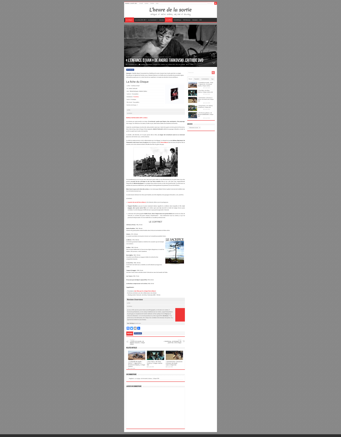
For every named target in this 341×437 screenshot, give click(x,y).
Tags (212, 79)
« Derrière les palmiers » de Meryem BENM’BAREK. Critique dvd (205, 114)
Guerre (163, 64)
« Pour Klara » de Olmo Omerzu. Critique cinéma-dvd (155, 363)
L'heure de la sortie (170, 10)
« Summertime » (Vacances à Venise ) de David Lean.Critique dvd (174, 363)
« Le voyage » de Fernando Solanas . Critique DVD (146, 378)
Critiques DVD (156, 64)
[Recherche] (215, 3)
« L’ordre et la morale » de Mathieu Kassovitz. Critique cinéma (137, 342)
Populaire (196, 79)
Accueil (141, 3)
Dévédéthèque (177, 20)
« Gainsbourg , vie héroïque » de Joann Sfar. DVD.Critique (172, 341)
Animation (194, 20)
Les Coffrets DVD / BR (171, 64)
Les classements (152, 20)
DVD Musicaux (186, 20)
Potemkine (136, 96)
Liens (157, 3)
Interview (161, 20)
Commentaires (205, 79)
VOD (200, 20)
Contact (152, 3)
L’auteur (146, 3)
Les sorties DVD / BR (140, 20)
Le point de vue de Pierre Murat (137, 202)
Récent (190, 79)
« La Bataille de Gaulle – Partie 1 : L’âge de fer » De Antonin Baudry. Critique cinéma (136, 364)
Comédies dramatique (136, 57)
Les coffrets (169, 20)
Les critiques (129, 20)
